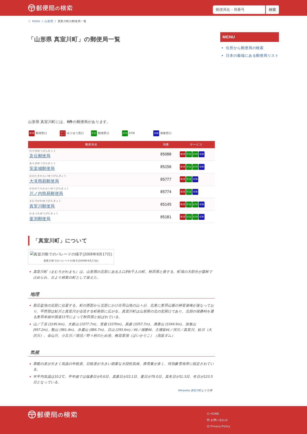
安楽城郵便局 (42, 168)
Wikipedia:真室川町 (189, 390)
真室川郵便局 (42, 206)
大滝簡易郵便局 (44, 181)
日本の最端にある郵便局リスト (252, 55)
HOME (214, 413)
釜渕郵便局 (40, 218)
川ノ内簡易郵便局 (46, 193)
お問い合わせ (219, 420)
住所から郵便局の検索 (245, 48)
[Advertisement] (121, 82)
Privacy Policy (220, 426)
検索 (272, 9)
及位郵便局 (40, 156)
